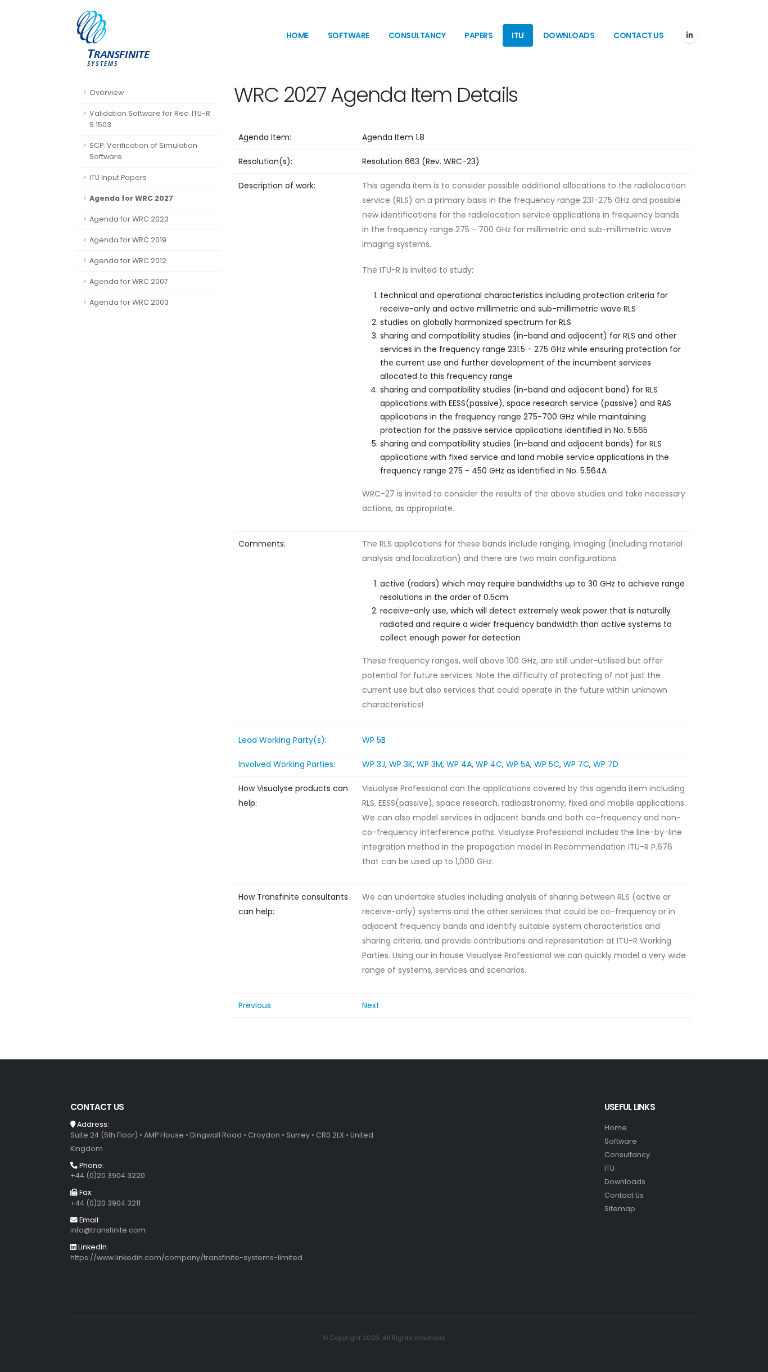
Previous (254, 1005)
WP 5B (374, 740)
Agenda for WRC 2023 (129, 219)
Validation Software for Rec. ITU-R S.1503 (149, 119)
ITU (518, 35)
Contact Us (638, 35)
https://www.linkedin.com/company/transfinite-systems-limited (186, 1257)
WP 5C (546, 764)
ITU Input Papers (118, 177)
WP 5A (518, 764)
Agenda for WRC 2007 (128, 281)
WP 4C (489, 764)
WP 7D (605, 764)
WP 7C (576, 764)
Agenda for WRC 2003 (129, 302)
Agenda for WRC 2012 (127, 260)
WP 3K (401, 764)
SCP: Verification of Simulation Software (143, 151)
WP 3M (429, 764)
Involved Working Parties (285, 764)
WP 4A (459, 764)
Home (297, 35)
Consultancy (417, 35)
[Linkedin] (689, 35)
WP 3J (373, 764)
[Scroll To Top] (748, 1359)
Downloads (569, 35)
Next (371, 1005)
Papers (478, 35)
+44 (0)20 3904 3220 (107, 1175)
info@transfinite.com (108, 1230)
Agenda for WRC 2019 (127, 240)
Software (348, 35)
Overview (106, 92)
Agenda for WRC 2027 (131, 198)
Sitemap (619, 1208)
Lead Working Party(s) (281, 740)
